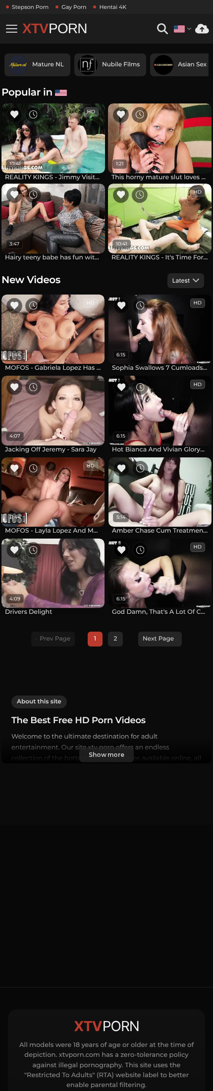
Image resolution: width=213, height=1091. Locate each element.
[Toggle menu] (11, 28)
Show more (106, 754)
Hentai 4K (112, 6)
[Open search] (162, 29)
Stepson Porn (30, 6)
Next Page (158, 639)
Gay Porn (73, 6)
